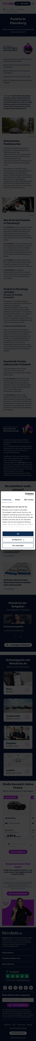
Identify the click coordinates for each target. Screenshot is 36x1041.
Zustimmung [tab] (6, 499)
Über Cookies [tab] (29, 499)
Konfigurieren (17, 539)
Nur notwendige (18, 545)
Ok (18, 534)
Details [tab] (17, 499)
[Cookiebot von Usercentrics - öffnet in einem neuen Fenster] (25, 494)
